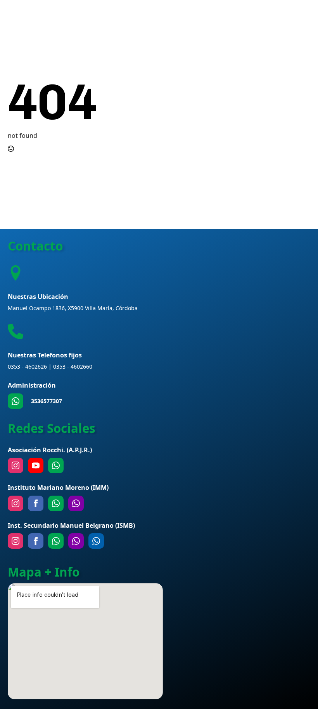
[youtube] (35, 465)
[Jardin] (76, 503)
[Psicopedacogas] (96, 541)
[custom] (15, 401)
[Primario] (56, 503)
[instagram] (15, 465)
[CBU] (56, 541)
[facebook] (35, 503)
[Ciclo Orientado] (76, 541)
